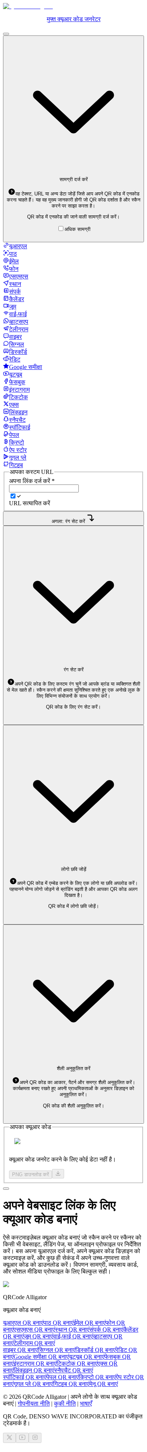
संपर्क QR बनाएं (106, 1329)
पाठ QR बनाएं (58, 1323)
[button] (73, 200)
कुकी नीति (65, 1403)
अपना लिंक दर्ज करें (32, 481)
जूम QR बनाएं (38, 1336)
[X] (9, 1438)
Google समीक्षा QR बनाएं (41, 1357)
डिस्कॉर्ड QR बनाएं (95, 1350)
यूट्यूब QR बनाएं (86, 1357)
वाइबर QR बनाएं (20, 1350)
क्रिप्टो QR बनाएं (97, 1377)
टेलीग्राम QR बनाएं (34, 1343)
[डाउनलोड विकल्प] (58, 1173)
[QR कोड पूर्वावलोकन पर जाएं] (6, 1188)
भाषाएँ (86, 1403)
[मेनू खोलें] (6, 34)
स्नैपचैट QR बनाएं (73, 1370)
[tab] (15, 246)
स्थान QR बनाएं (72, 1329)
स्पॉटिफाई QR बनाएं (24, 1377)
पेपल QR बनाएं (62, 1377)
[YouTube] (22, 1438)
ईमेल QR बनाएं (90, 1323)
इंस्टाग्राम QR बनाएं (35, 1363)
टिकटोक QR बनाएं (77, 1363)
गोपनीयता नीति (34, 1403)
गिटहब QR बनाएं (71, 1384)
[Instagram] (35, 1438)
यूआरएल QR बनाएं (23, 1323)
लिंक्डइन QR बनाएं (34, 1370)
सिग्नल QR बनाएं (56, 1350)
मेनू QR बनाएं (103, 1384)
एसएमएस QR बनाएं (34, 1329)
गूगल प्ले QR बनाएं (33, 1384)
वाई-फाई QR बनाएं (73, 1336)
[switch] (13, 496)
